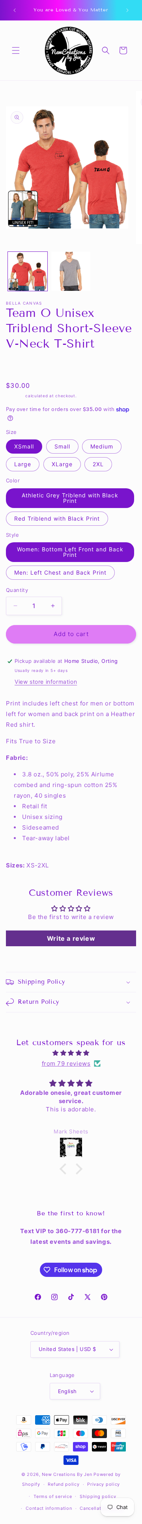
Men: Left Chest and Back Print (60, 572)
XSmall (24, 446)
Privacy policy (103, 1484)
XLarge (62, 464)
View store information (46, 681)
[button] (15, 50)
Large (22, 464)
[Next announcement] (127, 10)
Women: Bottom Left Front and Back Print (70, 552)
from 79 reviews (66, 1063)
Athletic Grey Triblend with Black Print (70, 498)
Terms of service (53, 1496)
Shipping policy (98, 1496)
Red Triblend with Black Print (57, 518)
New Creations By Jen (67, 1474)
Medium (101, 446)
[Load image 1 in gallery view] (27, 271)
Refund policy (63, 1484)
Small (62, 446)
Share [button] (22, 366)
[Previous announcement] (14, 10)
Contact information (49, 1508)
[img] (71, 1053)
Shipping (15, 395)
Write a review (71, 938)
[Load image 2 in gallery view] (71, 271)
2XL (98, 464)
